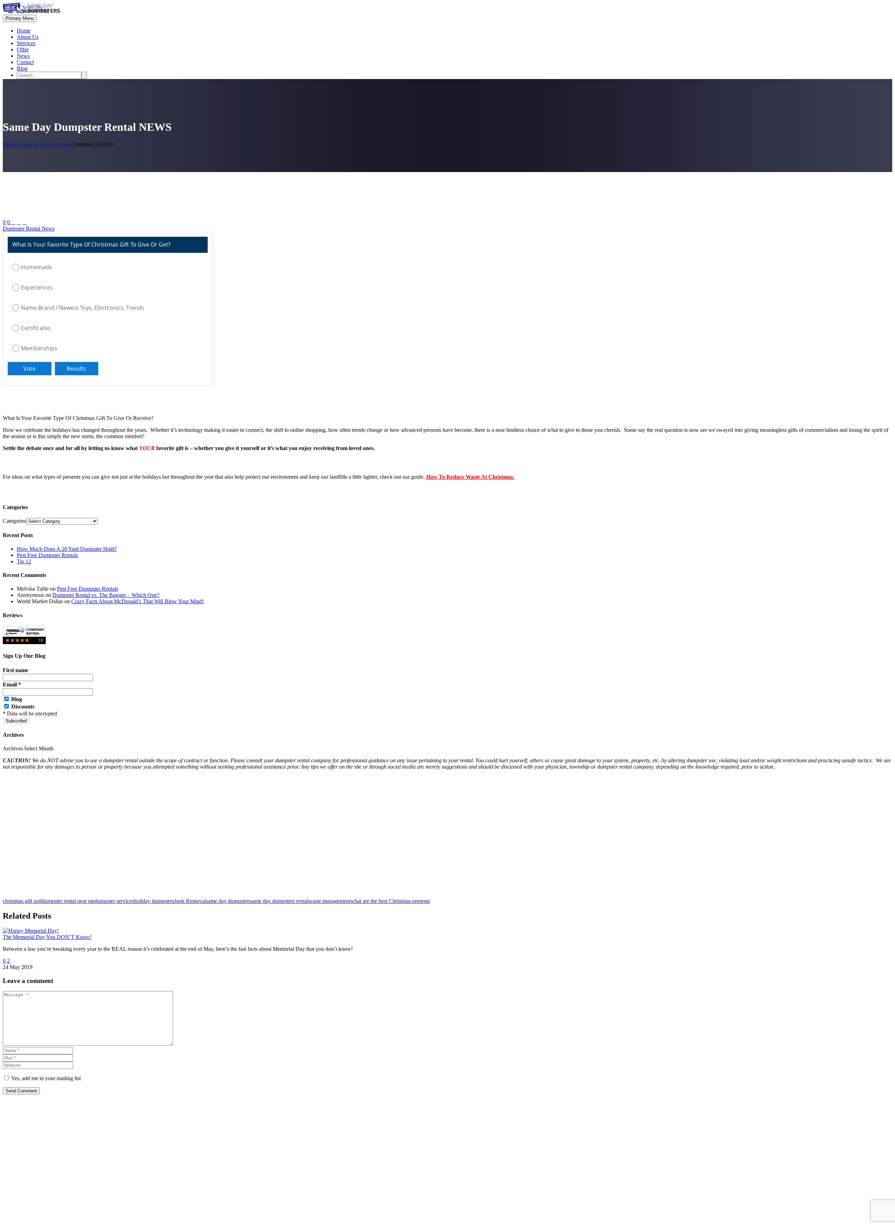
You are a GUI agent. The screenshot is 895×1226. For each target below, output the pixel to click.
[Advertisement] (212, 837)
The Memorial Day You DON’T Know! (47, 937)
